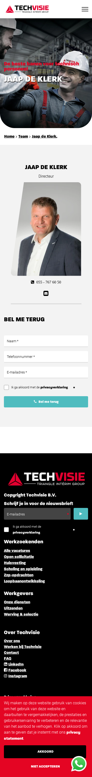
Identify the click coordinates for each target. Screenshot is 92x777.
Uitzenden (13, 608)
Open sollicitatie (19, 557)
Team (23, 137)
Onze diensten (17, 602)
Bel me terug (48, 402)
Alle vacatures (17, 551)
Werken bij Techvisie (22, 647)
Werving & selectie (21, 614)
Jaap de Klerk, (44, 137)
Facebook (17, 670)
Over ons (12, 641)
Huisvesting (15, 563)
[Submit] (81, 514)
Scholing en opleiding (23, 569)
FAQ (7, 659)
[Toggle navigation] (85, 9)
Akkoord (45, 751)
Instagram (17, 676)
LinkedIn (16, 664)
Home (9, 137)
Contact (11, 653)
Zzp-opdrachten (18, 575)
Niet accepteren (45, 766)
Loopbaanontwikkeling (24, 581)
